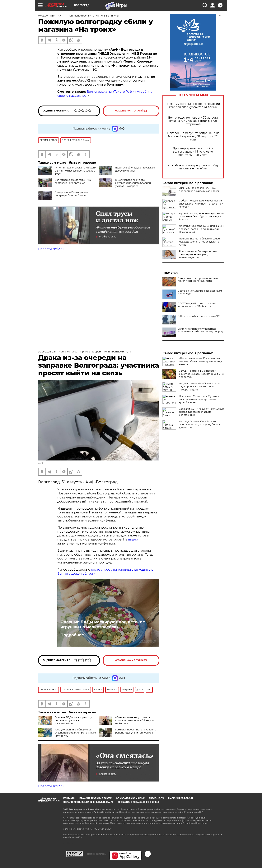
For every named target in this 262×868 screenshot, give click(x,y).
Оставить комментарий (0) (131, 111)
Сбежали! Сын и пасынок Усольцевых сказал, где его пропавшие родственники (201, 411)
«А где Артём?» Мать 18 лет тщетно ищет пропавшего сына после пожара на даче (200, 386)
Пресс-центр (156, 798)
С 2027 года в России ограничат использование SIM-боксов (197, 305)
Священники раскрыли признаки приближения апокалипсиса (198, 279)
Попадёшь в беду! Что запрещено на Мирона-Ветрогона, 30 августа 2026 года (193, 136)
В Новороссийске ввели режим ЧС (199, 316)
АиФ (41, 462)
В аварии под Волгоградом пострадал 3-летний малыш (71, 194)
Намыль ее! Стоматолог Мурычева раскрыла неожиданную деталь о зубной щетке (199, 399)
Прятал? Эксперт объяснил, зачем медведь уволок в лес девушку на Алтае (199, 241)
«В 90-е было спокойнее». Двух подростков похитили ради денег (199, 189)
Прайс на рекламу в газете (95, 798)
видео (133, 539)
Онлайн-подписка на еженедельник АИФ (88, 802)
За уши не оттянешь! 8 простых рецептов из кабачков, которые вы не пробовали (201, 373)
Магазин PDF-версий (180, 798)
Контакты (69, 798)
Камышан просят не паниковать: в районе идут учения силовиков (135, 731)
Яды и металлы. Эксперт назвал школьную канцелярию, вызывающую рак (198, 254)
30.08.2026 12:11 (47, 351)
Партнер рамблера (96, 854)
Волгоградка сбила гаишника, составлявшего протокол (73, 181)
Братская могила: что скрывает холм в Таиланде (200, 292)
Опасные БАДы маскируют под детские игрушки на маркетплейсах (102, 624)
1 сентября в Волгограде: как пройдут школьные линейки (193, 167)
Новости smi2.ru (51, 249)
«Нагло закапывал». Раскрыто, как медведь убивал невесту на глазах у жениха (200, 361)
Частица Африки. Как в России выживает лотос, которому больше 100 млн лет (200, 424)
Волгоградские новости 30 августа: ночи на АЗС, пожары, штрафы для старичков (193, 121)
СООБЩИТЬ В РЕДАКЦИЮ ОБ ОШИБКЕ (138, 802)
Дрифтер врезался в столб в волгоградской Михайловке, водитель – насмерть (193, 152)
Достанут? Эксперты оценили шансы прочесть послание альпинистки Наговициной (201, 229)
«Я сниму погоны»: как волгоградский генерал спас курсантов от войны (193, 105)
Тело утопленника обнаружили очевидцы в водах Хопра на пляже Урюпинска (75, 732)
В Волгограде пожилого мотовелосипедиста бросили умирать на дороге (133, 182)
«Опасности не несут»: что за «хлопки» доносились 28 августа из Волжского (135, 720)
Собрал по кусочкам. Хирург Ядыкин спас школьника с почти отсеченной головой (201, 203)
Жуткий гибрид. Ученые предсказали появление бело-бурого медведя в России (201, 216)
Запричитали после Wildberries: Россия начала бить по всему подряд (200, 330)
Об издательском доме (130, 798)
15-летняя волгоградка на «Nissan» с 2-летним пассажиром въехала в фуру (75, 170)
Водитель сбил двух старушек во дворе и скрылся (135, 169)
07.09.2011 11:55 (46, 15)
